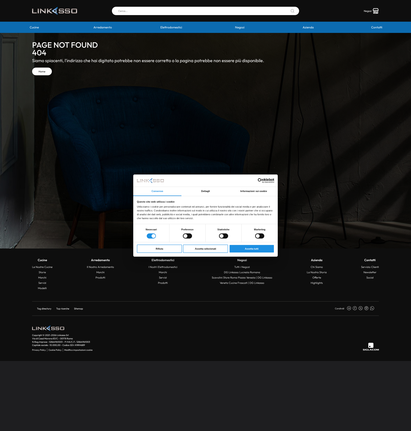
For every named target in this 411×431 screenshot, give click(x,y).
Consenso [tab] (157, 191)
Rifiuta (159, 248)
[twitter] (361, 308)
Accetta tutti (251, 248)
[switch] (187, 236)
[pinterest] (366, 308)
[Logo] (54, 11)
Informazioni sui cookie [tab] (253, 191)
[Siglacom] (371, 347)
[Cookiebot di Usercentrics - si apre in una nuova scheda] (260, 180)
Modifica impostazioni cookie (78, 349)
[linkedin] (349, 308)
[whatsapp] (372, 308)
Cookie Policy (54, 349)
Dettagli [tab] (205, 191)
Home (42, 71)
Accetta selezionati (205, 248)
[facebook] (355, 308)
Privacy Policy (39, 349)
